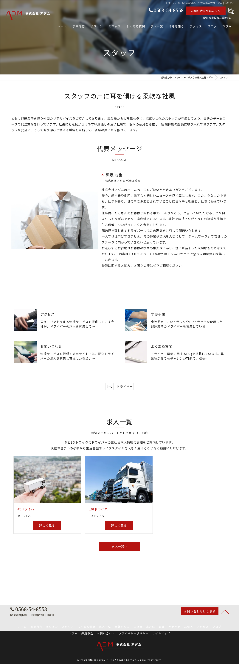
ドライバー (125, 386)
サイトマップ (161, 633)
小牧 (109, 386)
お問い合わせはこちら (206, 10)
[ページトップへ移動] (225, 611)
